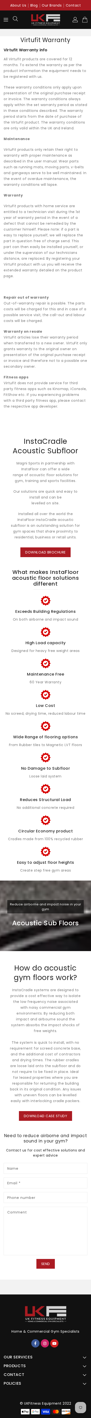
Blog (34, 5)
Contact (73, 5)
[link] (45, 609)
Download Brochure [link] (45, 552)
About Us (18, 5)
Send (45, 1263)
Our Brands (52, 5)
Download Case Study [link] (45, 1116)
